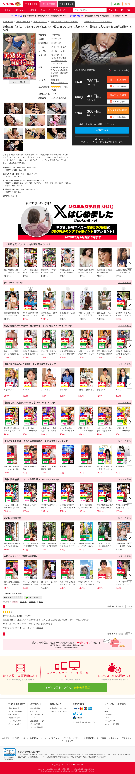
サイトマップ (67, 741)
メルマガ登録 (35, 724)
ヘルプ (32, 718)
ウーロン (12, 616)
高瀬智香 (54, 67)
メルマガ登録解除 (36, 727)
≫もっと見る (124, 282)
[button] (9, 752)
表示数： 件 (125, 606)
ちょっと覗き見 (19, 82)
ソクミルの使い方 (36, 714)
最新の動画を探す (14, 708)
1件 (54, 90)
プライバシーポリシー (71, 738)
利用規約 (16, 738)
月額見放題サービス (37, 721)
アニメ (107, 708)
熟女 (53, 80)
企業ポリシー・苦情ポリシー (121, 738)
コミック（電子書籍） (112, 724)
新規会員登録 (35, 708)
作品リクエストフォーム (58, 711)
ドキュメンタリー (111, 721)
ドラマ (107, 718)
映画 (106, 711)
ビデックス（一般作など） (116, 704)
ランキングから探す (15, 711)
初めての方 (34, 711)
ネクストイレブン (58, 51)
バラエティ (108, 714)
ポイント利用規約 (30, 738)
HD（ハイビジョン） (59, 83)
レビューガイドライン (50, 738)
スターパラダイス (58, 47)
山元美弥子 (55, 73)
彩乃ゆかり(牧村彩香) (59, 70)
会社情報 (5, 738)
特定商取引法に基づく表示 (95, 738)
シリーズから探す (14, 721)
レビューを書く (34, 597)
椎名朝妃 (54, 76)
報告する (40, 628)
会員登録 (116, 4)
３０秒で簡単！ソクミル (67, 687)
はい (24, 628)
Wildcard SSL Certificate (9, 759)
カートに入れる (118, 86)
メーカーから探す (14, 724)
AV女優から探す (14, 718)
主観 (57, 80)
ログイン (127, 4)
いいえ (32, 628)
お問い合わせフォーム (58, 708)
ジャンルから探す (14, 714)
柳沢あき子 (63, 67)
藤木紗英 (64, 73)
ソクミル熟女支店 (58, 98)
